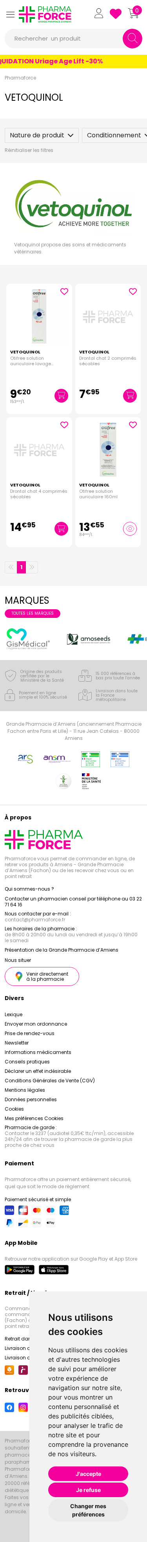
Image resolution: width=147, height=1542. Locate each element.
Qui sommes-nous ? (29, 889)
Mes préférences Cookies (34, 1118)
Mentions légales (25, 1090)
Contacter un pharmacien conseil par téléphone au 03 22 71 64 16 (73, 902)
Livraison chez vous (28, 1348)
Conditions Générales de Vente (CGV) (50, 1080)
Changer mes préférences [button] (88, 1510)
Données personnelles (31, 1099)
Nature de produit (37, 135)
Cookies (14, 1109)
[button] (10, 14)
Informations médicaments (38, 1052)
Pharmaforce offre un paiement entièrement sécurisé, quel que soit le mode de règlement (68, 1183)
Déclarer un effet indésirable (38, 1071)
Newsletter (17, 1043)
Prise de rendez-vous (29, 1033)
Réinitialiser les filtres (29, 150)
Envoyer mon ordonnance (36, 1024)
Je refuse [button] (88, 1490)
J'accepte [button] (88, 1473)
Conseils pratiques (27, 1062)
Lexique (13, 1014)
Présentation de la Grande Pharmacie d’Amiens (61, 950)
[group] (28, 639)
